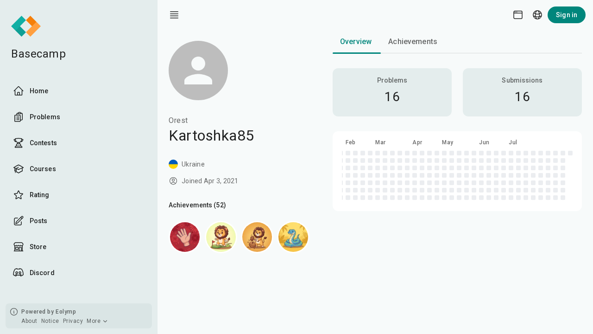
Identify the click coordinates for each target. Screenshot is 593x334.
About (29, 321)
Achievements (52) (197, 205)
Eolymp (66, 311)
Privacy (73, 321)
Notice (50, 321)
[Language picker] (537, 15)
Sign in (566, 15)
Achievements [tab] (412, 41)
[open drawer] (174, 15)
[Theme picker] (518, 15)
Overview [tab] (356, 41)
